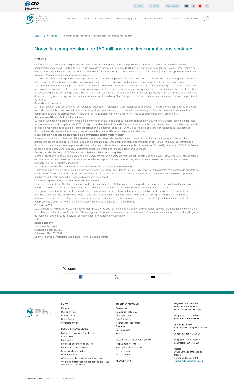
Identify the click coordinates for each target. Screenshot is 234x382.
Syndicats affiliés (69, 323)
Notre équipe (67, 319)
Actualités (52, 35)
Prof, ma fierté (123, 351)
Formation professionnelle (74, 347)
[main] (117, 161)
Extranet (138, 6)
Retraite (120, 333)
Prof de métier (123, 354)
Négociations (123, 361)
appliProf (154, 6)
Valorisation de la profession (183, 18)
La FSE (86, 18)
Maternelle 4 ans (69, 354)
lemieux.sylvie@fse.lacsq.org (188, 361)
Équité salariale (123, 319)
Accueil (37, 35)
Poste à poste (172, 6)
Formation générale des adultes (77, 344)
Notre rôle (72, 18)
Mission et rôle (68, 312)
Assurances (121, 308)
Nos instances (68, 315)
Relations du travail (153, 18)
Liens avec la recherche (73, 351)
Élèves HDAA (67, 336)
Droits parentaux (124, 315)
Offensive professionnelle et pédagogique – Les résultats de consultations (85, 363)
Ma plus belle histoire (126, 344)
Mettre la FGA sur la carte (129, 347)
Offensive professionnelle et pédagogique (82, 358)
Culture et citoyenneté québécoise (78, 333)
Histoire (65, 308)
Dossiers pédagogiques (126, 18)
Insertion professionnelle (128, 323)
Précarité (120, 326)
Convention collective (127, 312)
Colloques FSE (102, 18)
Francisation (67, 340)
